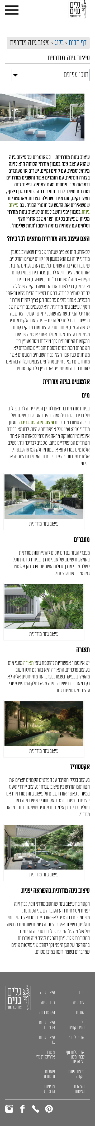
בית (81, 993)
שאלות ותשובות (48, 1074)
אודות (80, 1013)
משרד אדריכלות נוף (45, 1054)
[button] (15, 75)
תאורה (28, 663)
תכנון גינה (48, 1003)
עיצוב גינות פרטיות (47, 1025)
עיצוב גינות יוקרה (76, 1074)
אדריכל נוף (76, 1037)
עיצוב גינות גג (47, 1040)
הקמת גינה (47, 1013)
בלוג (59, 42)
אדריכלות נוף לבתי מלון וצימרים (75, 1057)
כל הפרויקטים (76, 1025)
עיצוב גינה (47, 993)
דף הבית (78, 42)
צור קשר (78, 1003)
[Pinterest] (49, 1109)
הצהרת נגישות (79, 1089)
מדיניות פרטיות (49, 1089)
